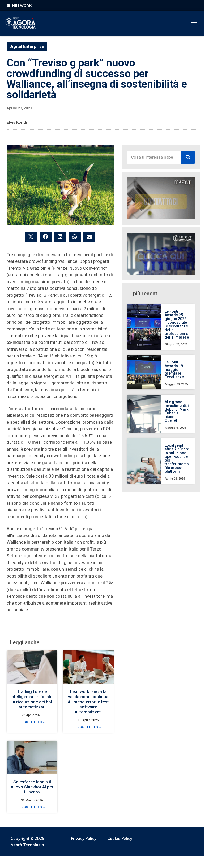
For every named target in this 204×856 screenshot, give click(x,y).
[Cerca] (188, 157)
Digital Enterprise (26, 46)
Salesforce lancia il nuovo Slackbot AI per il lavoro (32, 787)
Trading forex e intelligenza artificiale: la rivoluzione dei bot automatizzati (32, 699)
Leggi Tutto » (32, 722)
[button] (31, 237)
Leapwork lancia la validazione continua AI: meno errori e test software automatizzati (88, 702)
